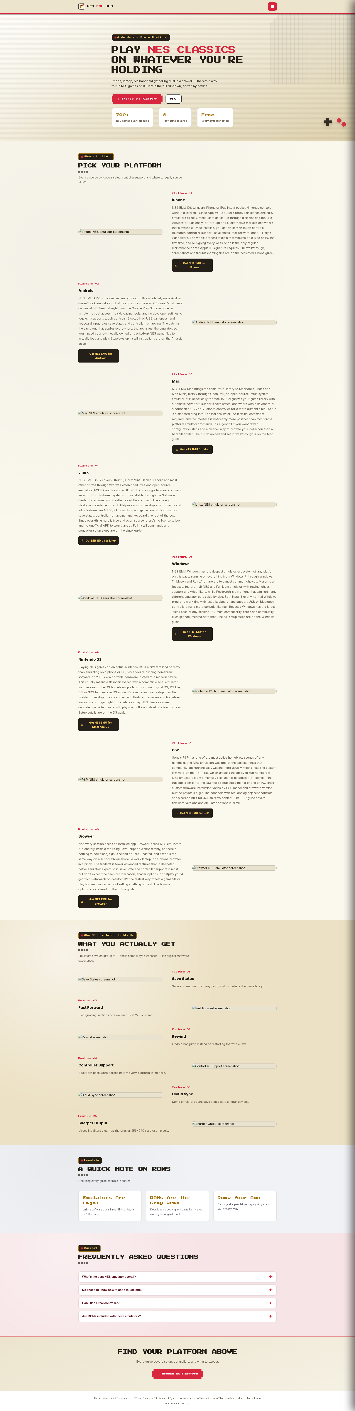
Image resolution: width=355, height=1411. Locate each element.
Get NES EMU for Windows (194, 634)
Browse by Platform (139, 99)
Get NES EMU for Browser (100, 901)
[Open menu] (272, 6)
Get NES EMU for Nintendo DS (100, 724)
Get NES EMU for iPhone (194, 265)
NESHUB (100, 6)
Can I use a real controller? (177, 1303)
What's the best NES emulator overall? (177, 1277)
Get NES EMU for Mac (194, 449)
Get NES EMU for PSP (194, 813)
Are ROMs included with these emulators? (177, 1316)
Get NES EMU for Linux (101, 540)
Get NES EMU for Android (100, 356)
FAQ (173, 99)
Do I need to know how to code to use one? (177, 1290)
